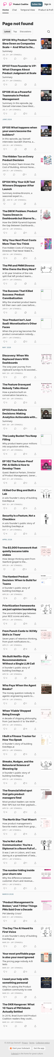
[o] (46, 43)
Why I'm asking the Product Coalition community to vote (17, 988)
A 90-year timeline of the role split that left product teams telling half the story (17, 275)
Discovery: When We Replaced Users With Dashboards (15, 359)
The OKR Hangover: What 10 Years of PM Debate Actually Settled (18, 1008)
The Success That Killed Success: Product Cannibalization (17, 294)
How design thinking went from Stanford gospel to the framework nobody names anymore (18, 560)
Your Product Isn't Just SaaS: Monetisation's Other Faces (19, 323)
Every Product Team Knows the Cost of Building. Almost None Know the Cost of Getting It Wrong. (18, 166)
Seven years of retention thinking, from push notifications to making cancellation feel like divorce (19, 640)
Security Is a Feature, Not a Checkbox (18, 517)
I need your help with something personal (15, 981)
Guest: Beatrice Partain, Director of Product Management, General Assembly (19, 474)
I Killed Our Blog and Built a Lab (19, 492)
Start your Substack (21, 1048)
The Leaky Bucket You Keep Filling (19, 437)
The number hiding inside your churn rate (18, 872)
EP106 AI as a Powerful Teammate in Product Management (16, 95)
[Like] (4, 174)
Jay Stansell (16, 55)
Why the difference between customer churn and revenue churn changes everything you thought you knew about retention (18, 879)
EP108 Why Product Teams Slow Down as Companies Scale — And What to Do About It (19, 43)
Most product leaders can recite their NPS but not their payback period (18, 803)
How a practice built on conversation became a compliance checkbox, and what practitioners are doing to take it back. (19, 394)
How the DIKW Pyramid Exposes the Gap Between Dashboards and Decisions (19, 224)
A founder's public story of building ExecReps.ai (16, 589)
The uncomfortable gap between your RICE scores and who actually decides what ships (19, 615)
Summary (7, 51)
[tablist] (17, 32)
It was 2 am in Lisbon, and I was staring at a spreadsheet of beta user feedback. (19, 854)
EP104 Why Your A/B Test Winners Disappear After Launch (18, 185)
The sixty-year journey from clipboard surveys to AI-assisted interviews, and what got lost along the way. (18, 368)
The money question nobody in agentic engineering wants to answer (18, 694)
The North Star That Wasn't (19, 819)
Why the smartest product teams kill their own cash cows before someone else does (19, 304)
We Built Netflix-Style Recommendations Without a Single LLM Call (18, 660)
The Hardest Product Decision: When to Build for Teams (19, 580)
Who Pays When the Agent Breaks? (19, 687)
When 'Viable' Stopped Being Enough (16, 712)
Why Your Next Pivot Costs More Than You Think (19, 242)
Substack (15, 1053)
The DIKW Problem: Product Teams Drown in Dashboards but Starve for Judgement (19, 215)
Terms (31, 1043)
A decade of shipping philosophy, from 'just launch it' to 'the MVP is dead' (19, 720)
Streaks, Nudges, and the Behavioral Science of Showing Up (17, 765)
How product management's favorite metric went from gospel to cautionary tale (19, 825)
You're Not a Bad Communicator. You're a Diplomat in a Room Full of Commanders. (18, 845)
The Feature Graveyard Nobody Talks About (16, 386)
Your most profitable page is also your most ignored (18, 955)
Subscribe (36, 4)
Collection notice (43, 1043)
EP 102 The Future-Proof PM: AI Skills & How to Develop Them (17, 465)
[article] (27, 49)
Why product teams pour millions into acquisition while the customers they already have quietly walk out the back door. (19, 445)
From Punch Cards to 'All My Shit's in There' (19, 633)
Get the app (39, 1048)
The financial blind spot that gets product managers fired (17, 794)
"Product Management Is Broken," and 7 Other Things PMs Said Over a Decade (19, 906)
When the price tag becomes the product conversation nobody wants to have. (19, 333)
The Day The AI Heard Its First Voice (17, 930)
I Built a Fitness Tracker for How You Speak (19, 738)
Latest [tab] (7, 31)
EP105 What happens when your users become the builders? (19, 131)
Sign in (47, 4)
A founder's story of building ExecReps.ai (17, 745)
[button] (5, 10)
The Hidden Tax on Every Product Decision (17, 158)
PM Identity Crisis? (12, 913)
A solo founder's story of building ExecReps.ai (19, 499)
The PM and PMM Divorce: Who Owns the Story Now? (19, 267)
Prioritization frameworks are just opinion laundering (19, 607)
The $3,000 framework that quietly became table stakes (19, 551)
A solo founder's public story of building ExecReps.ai (18, 525)
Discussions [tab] (25, 31)
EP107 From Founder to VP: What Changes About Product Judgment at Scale (19, 69)
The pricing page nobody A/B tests (17, 963)
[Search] (49, 32)
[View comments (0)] (15, 58)
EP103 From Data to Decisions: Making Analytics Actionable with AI (18, 413)
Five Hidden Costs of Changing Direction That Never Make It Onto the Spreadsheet (18, 249)
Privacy (25, 1043)
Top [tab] (15, 31)
